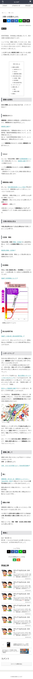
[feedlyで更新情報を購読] (14, 559)
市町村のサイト (18, 69)
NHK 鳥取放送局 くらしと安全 (16, 187)
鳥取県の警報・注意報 (7, 250)
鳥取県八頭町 (5, 126)
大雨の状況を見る (16, 76)
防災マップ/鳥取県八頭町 (8, 388)
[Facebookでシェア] (12, 20)
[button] (24, 20)
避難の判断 (16, 91)
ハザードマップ (16, 84)
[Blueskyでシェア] (9, 20)
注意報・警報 (17, 78)
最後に (14, 93)
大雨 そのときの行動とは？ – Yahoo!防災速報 (14, 465)
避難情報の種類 (18, 73)
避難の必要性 (15, 67)
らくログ (16, 2)
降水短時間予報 (18, 82)
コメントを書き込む (16, 664)
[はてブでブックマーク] (16, 20)
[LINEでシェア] (20, 20)
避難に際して (15, 87)
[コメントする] (28, 20)
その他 (4, 28)
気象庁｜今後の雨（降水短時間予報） (12, 336)
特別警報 (16, 80)
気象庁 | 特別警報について (8, 278)
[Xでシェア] (5, 20)
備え (15, 89)
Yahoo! (15, 71)
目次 (14, 64)
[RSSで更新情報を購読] (18, 559)
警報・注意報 (17, 242)
